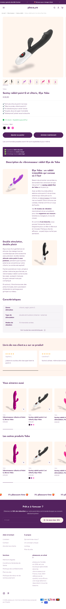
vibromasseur (45, 198)
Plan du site (28, 549)
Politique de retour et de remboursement (12, 577)
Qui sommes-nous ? (31, 539)
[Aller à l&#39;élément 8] (49, 82)
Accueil (4, 13)
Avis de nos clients (9, 546)
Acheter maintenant (48, 135)
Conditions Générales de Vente (11, 564)
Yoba (4, 89)
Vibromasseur (11, 13)
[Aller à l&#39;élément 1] (5, 82)
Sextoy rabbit (19, 13)
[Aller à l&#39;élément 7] (42, 82)
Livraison (6, 539)
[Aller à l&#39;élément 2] (11, 82)
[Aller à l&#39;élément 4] (24, 82)
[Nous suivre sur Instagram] (4, 593)
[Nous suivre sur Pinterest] (8, 593)
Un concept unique (31, 543)
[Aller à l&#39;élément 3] (18, 82)
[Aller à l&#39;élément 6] (36, 82)
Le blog (27, 546)
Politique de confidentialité (13, 569)
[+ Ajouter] (23, 409)
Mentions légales (9, 560)
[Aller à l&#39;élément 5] (30, 82)
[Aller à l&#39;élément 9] (55, 82)
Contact (6, 543)
